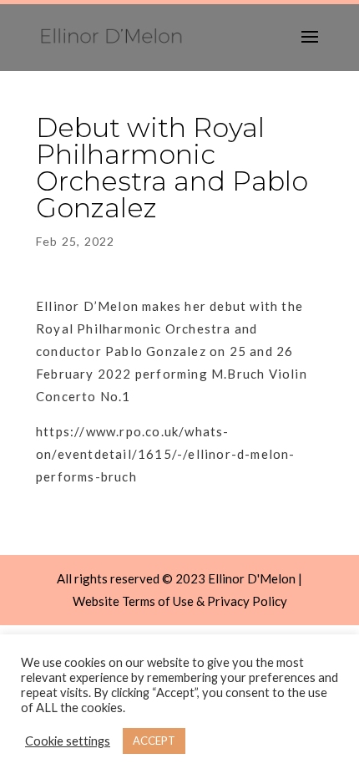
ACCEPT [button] (154, 740)
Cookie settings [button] (67, 741)
